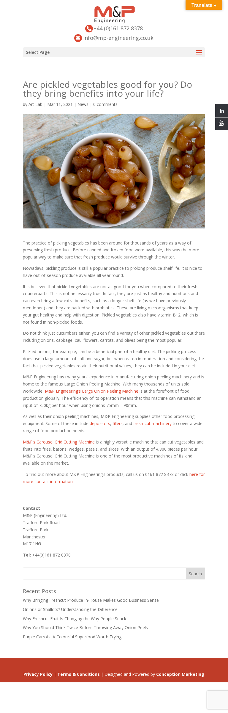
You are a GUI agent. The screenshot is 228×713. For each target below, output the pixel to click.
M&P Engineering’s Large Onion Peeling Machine (91, 391)
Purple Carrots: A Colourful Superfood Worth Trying (72, 637)
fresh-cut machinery (152, 423)
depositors (100, 423)
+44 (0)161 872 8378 (118, 28)
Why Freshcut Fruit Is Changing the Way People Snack (74, 618)
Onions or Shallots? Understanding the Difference (70, 609)
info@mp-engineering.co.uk (118, 37)
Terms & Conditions (78, 674)
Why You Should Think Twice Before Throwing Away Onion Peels (85, 627)
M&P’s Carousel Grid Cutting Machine (59, 442)
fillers (117, 423)
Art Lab (35, 104)
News (82, 104)
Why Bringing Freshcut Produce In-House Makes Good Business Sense (91, 600)
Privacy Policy (38, 674)
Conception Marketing (180, 674)
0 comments (105, 104)
